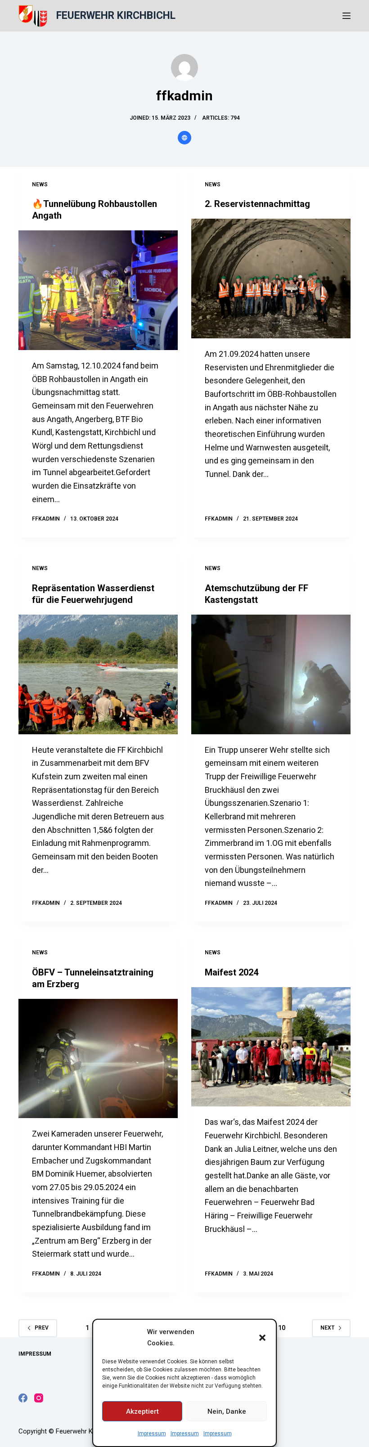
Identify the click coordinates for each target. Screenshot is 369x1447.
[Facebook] (22, 1397)
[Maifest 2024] (271, 1047)
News (40, 184)
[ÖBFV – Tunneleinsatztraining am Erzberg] (98, 1059)
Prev (42, 1328)
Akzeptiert (142, 1411)
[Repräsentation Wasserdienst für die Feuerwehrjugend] (98, 674)
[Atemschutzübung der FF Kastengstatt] (271, 674)
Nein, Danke (226, 1411)
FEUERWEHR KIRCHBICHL (116, 15)
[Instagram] (38, 1397)
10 (281, 1327)
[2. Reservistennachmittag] (271, 278)
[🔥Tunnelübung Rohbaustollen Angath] (98, 290)
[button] (262, 1337)
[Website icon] (184, 137)
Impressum (152, 1433)
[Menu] (346, 16)
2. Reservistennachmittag (257, 203)
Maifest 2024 (231, 972)
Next (327, 1328)
